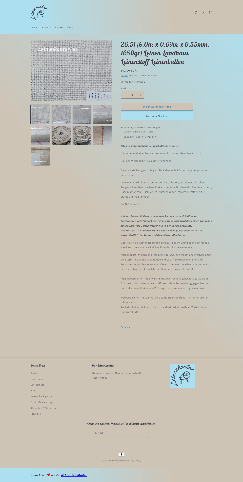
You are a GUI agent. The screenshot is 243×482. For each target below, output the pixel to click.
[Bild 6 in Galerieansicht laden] (61, 135)
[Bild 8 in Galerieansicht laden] (102, 135)
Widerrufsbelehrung (41, 402)
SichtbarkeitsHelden (74, 475)
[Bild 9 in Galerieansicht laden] (40, 156)
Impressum (37, 378)
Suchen (35, 373)
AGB (33, 390)
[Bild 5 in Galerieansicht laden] (40, 135)
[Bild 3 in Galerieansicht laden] (82, 114)
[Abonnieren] (147, 433)
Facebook (36, 413)
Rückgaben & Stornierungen (46, 408)
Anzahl (124, 88)
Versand (124, 75)
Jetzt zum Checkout (157, 116)
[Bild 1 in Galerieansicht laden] (40, 114)
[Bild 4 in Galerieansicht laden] (102, 114)
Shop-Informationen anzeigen (140, 136)
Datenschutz (37, 384)
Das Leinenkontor (116, 461)
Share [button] (127, 326)
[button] (46, 27)
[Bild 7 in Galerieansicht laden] (82, 135)
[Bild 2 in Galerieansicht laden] (61, 114)
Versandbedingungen (42, 396)
